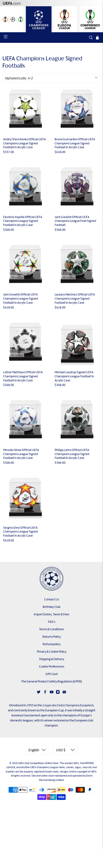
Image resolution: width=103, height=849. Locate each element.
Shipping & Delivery (51, 659)
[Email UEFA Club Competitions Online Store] (64, 693)
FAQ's (51, 622)
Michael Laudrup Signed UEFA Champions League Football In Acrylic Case (74, 376)
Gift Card (51, 674)
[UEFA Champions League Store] (39, 19)
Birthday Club (51, 607)
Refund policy (52, 644)
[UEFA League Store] (13, 19)
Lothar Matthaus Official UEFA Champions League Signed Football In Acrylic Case (23, 376)
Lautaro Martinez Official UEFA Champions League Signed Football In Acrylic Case (75, 298)
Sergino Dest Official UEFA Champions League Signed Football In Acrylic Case (20, 532)
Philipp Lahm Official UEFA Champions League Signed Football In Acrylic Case (72, 454)
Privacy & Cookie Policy (51, 651)
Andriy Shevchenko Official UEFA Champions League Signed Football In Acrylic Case (24, 143)
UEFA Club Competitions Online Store (38, 763)
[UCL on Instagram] (58, 693)
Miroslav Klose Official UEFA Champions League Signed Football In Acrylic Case (21, 454)
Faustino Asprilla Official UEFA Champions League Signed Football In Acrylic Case (22, 221)
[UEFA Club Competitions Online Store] (51, 579)
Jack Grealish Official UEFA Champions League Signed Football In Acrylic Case (20, 298)
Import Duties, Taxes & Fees (51, 614)
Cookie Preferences (51, 666)
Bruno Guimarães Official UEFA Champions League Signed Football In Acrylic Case (75, 143)
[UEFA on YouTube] (52, 693)
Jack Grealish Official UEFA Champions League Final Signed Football (75, 221)
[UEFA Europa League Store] (64, 19)
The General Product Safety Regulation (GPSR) (51, 681)
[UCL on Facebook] (45, 693)
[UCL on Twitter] (39, 693)
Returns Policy (51, 636)
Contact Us (51, 599)
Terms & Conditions (51, 629)
